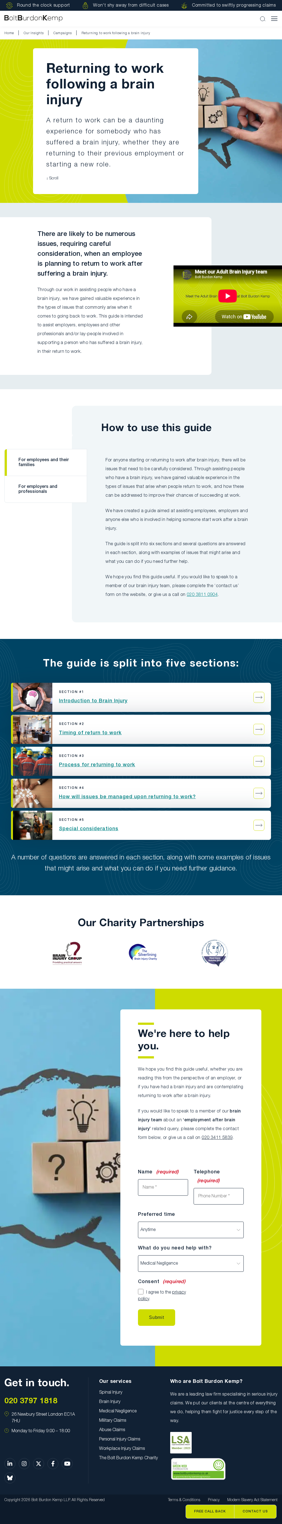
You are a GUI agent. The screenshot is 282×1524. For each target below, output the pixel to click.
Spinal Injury (110, 1392)
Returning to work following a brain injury (116, 33)
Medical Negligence (118, 1411)
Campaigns (62, 33)
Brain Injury (109, 1402)
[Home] (33, 18)
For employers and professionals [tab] (37, 489)
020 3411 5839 (217, 1138)
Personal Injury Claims (119, 1439)
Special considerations (88, 829)
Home (9, 33)
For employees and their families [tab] (43, 462)
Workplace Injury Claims (122, 1449)
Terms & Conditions (184, 1500)
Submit (156, 1317)
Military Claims (112, 1421)
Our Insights (34, 33)
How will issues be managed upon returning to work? (127, 797)
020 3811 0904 (202, 595)
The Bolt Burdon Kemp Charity (128, 1458)
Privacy (213, 1500)
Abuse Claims (112, 1430)
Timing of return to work (90, 733)
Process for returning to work (97, 765)
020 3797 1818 (30, 1401)
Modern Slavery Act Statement (252, 1500)
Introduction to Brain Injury (93, 701)
